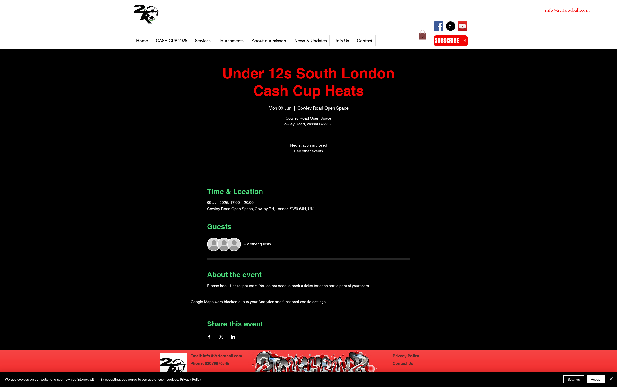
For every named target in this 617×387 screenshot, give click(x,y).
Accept (596, 379)
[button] (171, 40)
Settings (574, 379)
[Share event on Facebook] (209, 337)
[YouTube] (462, 26)
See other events (308, 151)
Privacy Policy (190, 379)
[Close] (611, 379)
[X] (450, 26)
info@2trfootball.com (567, 10)
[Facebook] (438, 26)
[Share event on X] (221, 337)
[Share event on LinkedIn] (233, 337)
